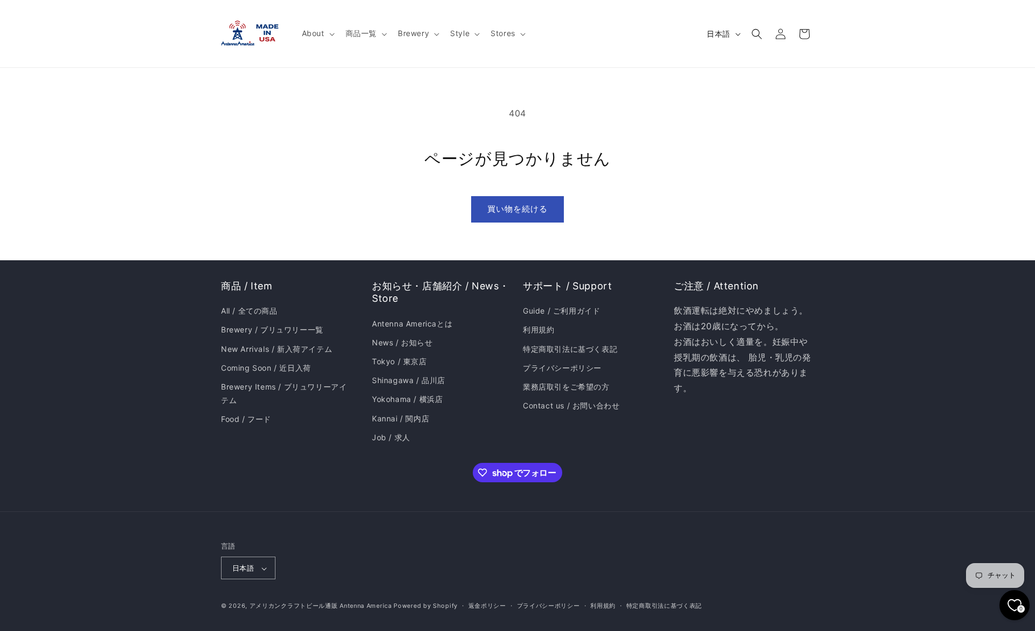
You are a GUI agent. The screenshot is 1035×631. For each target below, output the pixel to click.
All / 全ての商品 (249, 310)
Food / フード (246, 419)
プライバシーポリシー (562, 367)
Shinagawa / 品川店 (408, 380)
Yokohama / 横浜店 (407, 399)
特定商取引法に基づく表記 (570, 348)
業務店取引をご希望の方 (566, 386)
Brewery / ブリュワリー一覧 (272, 330)
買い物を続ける (517, 209)
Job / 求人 (391, 437)
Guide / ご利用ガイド (561, 310)
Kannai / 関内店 (400, 418)
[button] (317, 33)
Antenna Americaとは (412, 323)
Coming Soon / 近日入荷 (266, 367)
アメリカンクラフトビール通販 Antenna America (321, 606)
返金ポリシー (487, 605)
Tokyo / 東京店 (399, 361)
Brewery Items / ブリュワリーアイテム (284, 393)
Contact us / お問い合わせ (571, 405)
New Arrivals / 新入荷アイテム (276, 348)
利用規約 (538, 330)
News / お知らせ (402, 342)
